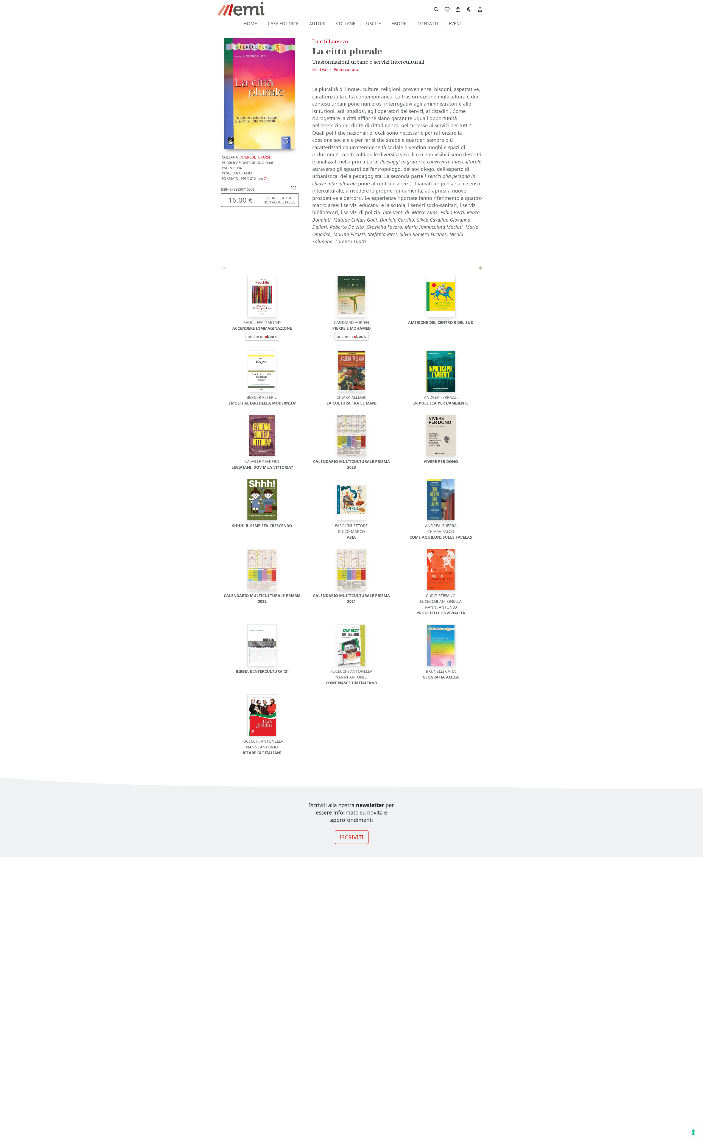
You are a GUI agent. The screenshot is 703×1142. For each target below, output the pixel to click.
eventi (456, 24)
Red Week (323, 69)
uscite (373, 24)
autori (317, 24)
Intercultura (347, 69)
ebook (399, 24)
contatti (427, 24)
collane (345, 24)
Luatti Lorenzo (330, 41)
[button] (244, 178)
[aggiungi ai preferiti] (293, 187)
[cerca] (436, 9)
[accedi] (480, 9)
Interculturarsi (254, 157)
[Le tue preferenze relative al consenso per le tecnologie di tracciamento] (693, 1132)
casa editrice (283, 24)
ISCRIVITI (352, 837)
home (250, 24)
